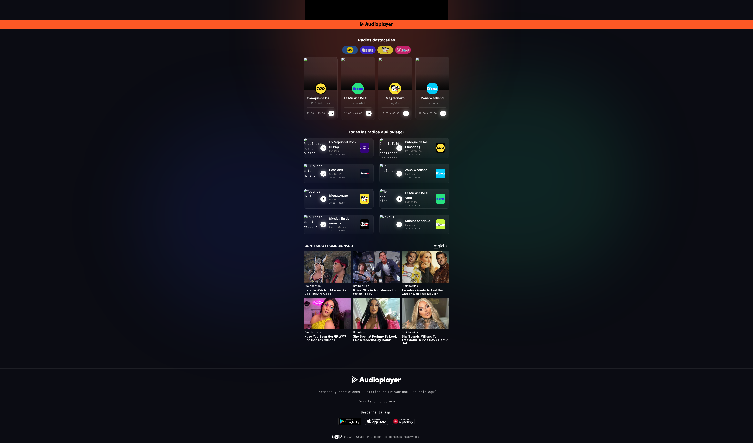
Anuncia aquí (424, 392)
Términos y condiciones (338, 392)
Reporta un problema (376, 401)
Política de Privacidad (386, 392)
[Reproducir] (331, 113)
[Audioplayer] (376, 24)
